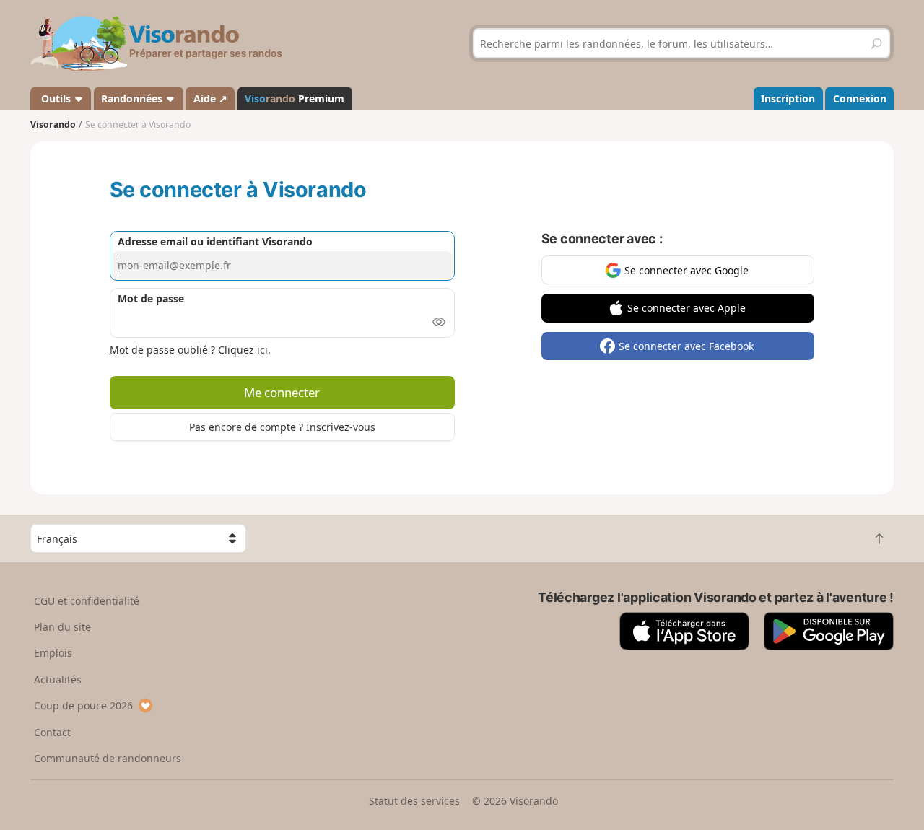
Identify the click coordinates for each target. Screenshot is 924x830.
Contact (52, 732)
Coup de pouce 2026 (83, 705)
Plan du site (62, 627)
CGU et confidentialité (86, 601)
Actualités (58, 679)
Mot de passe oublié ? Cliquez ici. (190, 350)
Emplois (53, 653)
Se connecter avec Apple (686, 308)
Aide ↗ (210, 98)
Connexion (859, 98)
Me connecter (282, 392)
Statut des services (414, 801)
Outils (56, 98)
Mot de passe (151, 298)
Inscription (788, 98)
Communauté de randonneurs (107, 758)
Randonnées (133, 98)
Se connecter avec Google (686, 270)
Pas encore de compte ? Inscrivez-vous (282, 427)
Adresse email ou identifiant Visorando (215, 241)
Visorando (53, 124)
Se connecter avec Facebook (686, 346)
